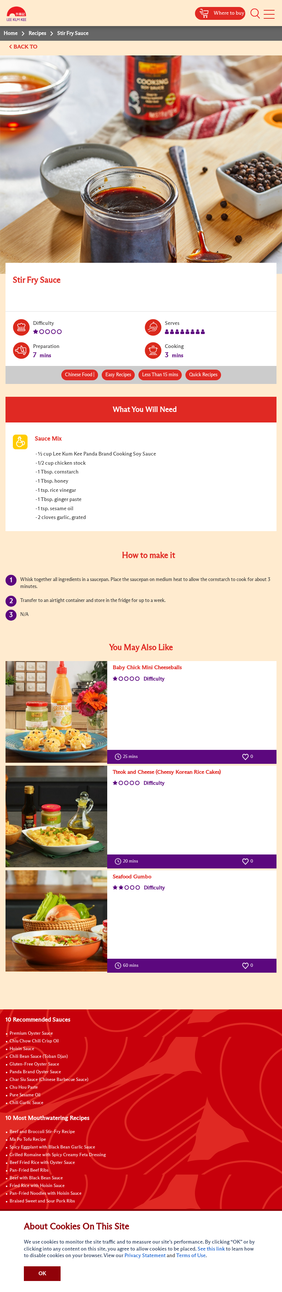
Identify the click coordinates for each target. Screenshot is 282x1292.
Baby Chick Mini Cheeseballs (147, 667)
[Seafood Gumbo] (56, 921)
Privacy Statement (145, 1255)
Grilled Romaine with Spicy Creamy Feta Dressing (58, 1155)
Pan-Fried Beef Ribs (29, 1170)
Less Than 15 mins (160, 375)
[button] (255, 13)
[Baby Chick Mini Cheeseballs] (56, 712)
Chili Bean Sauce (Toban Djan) (39, 1057)
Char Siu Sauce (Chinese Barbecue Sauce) (49, 1080)
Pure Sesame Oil (25, 1095)
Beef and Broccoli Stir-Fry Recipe (42, 1132)
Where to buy (229, 13)
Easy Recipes (118, 375)
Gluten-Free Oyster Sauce (34, 1064)
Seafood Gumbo (132, 876)
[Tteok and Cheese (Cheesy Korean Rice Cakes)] (56, 816)
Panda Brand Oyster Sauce (35, 1072)
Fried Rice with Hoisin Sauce (37, 1186)
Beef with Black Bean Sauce (36, 1178)
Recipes (37, 33)
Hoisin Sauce (22, 1049)
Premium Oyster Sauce (31, 1033)
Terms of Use (191, 1255)
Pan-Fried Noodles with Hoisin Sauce (46, 1193)
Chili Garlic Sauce (26, 1103)
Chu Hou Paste (24, 1087)
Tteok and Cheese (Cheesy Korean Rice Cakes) (167, 772)
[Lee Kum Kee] (16, 15)
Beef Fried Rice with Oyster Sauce (42, 1163)
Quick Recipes (203, 375)
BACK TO (26, 47)
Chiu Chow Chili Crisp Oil (34, 1041)
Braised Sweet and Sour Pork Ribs (42, 1201)
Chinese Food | (79, 375)
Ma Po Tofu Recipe (28, 1139)
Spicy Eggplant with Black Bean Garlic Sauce (52, 1147)
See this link (211, 1249)
